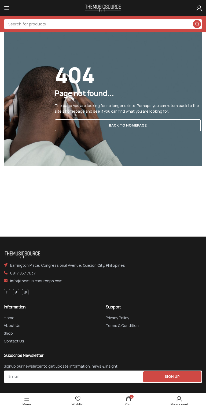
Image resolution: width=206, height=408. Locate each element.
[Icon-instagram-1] (25, 292)
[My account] (199, 8)
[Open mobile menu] (6, 8)
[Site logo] (103, 7)
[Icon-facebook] (7, 292)
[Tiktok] (16, 292)
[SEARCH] (197, 24)
